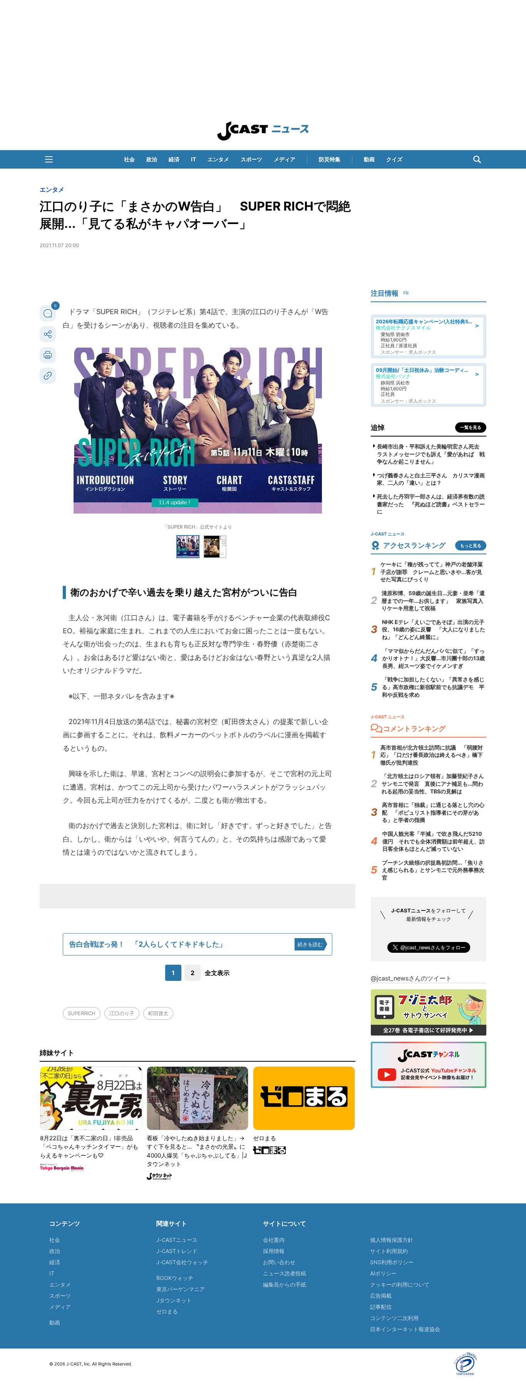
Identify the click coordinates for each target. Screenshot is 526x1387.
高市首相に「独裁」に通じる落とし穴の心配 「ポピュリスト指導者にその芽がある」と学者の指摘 (433, 812)
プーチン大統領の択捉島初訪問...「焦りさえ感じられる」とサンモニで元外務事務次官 (433, 870)
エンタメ (218, 159)
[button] (49, 159)
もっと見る (470, 545)
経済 (174, 159)
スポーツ (251, 159)
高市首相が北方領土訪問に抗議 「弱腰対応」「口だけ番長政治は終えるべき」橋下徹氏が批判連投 (431, 755)
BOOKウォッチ (174, 1278)
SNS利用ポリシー (392, 1262)
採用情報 (274, 1251)
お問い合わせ (279, 1262)
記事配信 (381, 1306)
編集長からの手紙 (284, 1284)
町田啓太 (158, 1013)
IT (193, 159)
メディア (284, 159)
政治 (151, 159)
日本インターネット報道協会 (405, 1329)
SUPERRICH (81, 1013)
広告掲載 (381, 1295)
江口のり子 (121, 1013)
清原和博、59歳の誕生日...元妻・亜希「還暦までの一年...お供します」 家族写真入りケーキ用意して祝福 (433, 600)
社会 (129, 159)
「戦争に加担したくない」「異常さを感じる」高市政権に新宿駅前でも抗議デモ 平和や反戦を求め (433, 687)
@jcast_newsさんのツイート (411, 978)
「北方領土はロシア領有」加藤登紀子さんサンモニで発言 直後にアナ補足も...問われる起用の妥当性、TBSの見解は (433, 783)
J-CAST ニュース (263, 131)
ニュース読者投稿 (284, 1273)
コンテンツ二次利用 (394, 1318)
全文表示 (217, 973)
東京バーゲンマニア (180, 1289)
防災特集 (329, 159)
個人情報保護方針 (391, 1239)
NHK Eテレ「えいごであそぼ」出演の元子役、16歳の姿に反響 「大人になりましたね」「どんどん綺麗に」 (433, 629)
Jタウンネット (174, 1300)
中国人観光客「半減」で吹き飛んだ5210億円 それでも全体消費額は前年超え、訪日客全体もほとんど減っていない (433, 841)
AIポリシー (383, 1273)
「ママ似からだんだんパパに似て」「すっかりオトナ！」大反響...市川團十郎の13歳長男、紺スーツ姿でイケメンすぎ (433, 658)
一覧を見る (470, 427)
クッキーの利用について (399, 1284)
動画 (369, 159)
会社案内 (274, 1239)
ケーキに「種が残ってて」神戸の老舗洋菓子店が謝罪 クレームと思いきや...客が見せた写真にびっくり (431, 571)
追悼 (378, 427)
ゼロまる (167, 1311)
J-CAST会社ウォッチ (182, 1262)
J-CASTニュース (177, 1239)
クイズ (394, 159)
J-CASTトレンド (177, 1251)
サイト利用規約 (389, 1251)
